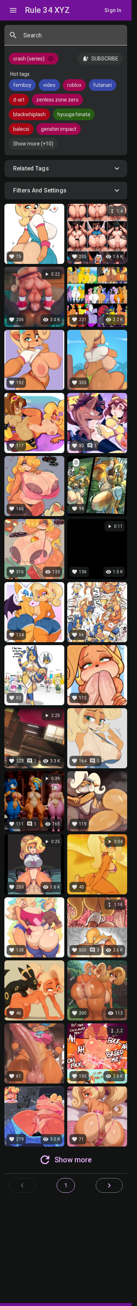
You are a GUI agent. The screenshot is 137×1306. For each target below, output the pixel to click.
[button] (65, 168)
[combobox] (72, 38)
